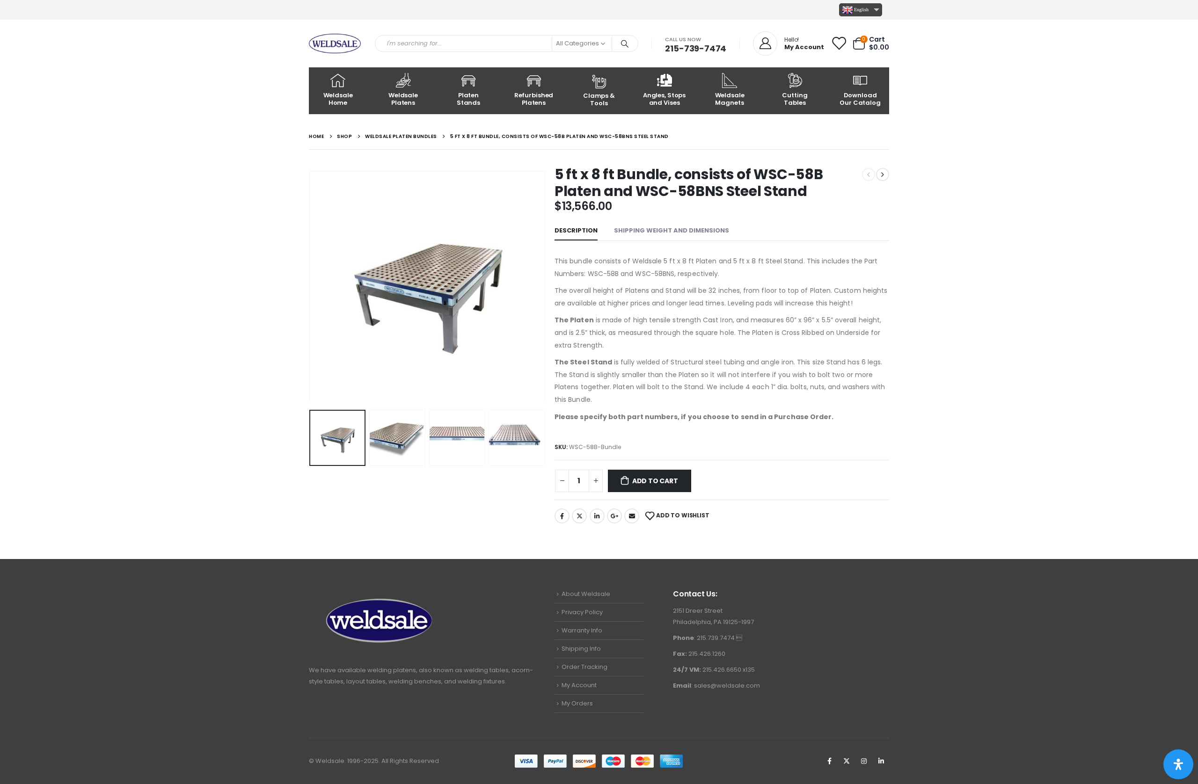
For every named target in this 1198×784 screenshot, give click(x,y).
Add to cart (655, 481)
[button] (311, 284)
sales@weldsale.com (727, 685)
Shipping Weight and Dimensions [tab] (671, 230)
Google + (614, 515)
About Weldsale (586, 593)
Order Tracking (584, 666)
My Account (579, 685)
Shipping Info (581, 648)
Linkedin (881, 761)
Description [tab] (576, 230)
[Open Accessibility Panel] (1178, 764)
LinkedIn (597, 515)
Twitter (579, 515)
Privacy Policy (582, 612)
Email (631, 515)
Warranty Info (582, 630)
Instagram (864, 761)
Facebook (562, 515)
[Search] (625, 43)
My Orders (577, 703)
